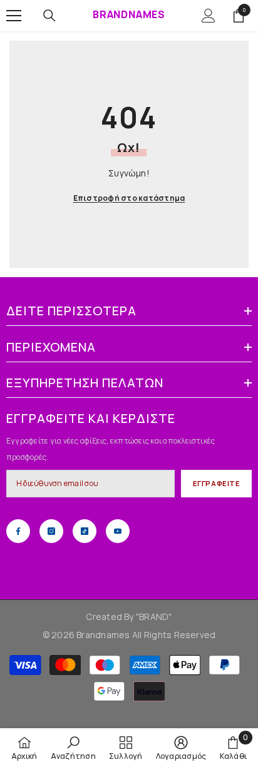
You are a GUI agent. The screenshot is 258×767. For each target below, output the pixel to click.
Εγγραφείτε (216, 483)
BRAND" (155, 616)
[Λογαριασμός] (208, 16)
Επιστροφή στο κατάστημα (129, 198)
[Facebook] (18, 531)
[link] (73, 747)
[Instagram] (51, 531)
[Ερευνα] (49, 15)
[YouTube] (118, 531)
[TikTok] (84, 531)
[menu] (13, 15)
